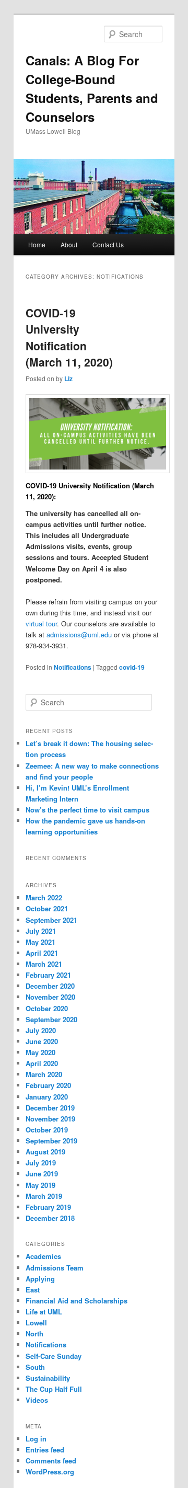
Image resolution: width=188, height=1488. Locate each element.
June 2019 (42, 1173)
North (34, 1333)
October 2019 (47, 1130)
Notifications (72, 667)
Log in (36, 1439)
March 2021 (44, 964)
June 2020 (42, 1041)
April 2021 (42, 953)
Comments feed (51, 1461)
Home (36, 244)
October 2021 (47, 908)
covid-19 (132, 667)
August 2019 (45, 1152)
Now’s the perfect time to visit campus (87, 810)
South (35, 1367)
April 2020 (42, 1063)
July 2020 (41, 1030)
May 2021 (40, 942)
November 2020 (50, 997)
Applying (40, 1279)
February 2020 (48, 1085)
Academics (43, 1256)
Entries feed (45, 1450)
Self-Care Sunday (53, 1356)
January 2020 (47, 1097)
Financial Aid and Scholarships (76, 1301)
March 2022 (44, 897)
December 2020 (50, 986)
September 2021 (51, 920)
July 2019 (41, 1162)
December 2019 (50, 1108)
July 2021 (41, 931)
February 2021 (48, 975)
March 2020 (44, 1074)
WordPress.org (50, 1471)
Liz (68, 378)
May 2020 (40, 1052)
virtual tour (41, 623)
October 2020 (47, 1008)
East (33, 1290)
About (69, 244)
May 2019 (40, 1185)
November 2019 (50, 1119)
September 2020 (51, 1019)
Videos (37, 1400)
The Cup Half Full (54, 1389)
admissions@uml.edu (79, 634)
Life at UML (44, 1312)
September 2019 (51, 1141)
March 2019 (44, 1196)
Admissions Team (55, 1268)
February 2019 (48, 1207)
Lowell (36, 1322)
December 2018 (50, 1218)
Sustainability (48, 1378)
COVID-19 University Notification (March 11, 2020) (69, 337)
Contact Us (108, 244)
